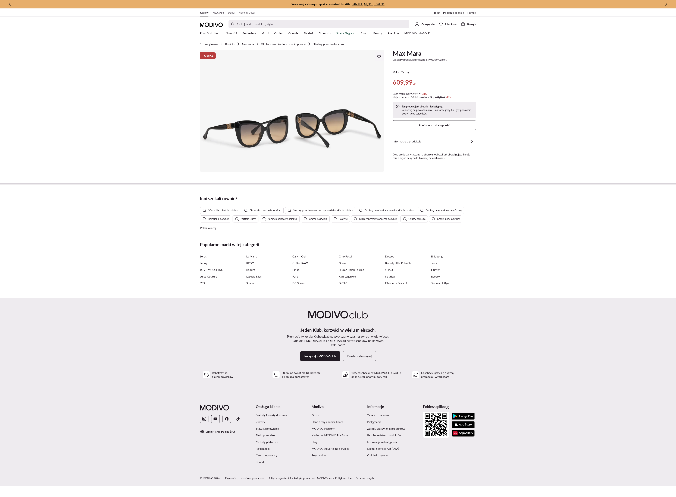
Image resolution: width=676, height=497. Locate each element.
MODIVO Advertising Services (330, 448)
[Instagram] (204, 419)
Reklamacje (263, 448)
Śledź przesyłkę (265, 435)
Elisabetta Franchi (396, 283)
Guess (342, 263)
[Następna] (666, 4)
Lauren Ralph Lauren (351, 269)
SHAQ (389, 269)
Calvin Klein (299, 256)
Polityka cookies (343, 478)
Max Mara (407, 53)
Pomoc (471, 12)
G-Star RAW (300, 263)
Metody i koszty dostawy (271, 415)
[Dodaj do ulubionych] (379, 56)
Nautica (390, 276)
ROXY (250, 263)
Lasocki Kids (254, 276)
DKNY (343, 283)
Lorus (203, 256)
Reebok (435, 276)
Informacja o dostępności (382, 442)
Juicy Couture (208, 276)
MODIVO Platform (323, 428)
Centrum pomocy (266, 455)
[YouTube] (215, 419)
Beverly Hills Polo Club (399, 263)
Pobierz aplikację (453, 12)
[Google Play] (463, 416)
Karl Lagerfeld (347, 276)
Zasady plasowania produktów (386, 428)
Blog (437, 12)
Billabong (437, 256)
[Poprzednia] (10, 4)
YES (202, 283)
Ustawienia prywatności (252, 478)
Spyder (250, 283)
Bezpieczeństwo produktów (384, 435)
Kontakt (261, 462)
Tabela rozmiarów (378, 415)
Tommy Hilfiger (440, 283)
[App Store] (463, 424)
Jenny (203, 263)
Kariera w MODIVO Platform (330, 435)
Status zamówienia (267, 428)
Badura (250, 269)
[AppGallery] (463, 433)
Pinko (295, 269)
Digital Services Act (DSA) (383, 448)
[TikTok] (238, 419)
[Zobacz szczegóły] (472, 141)
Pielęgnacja (374, 421)
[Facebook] (227, 419)
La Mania (252, 256)
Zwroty (260, 421)
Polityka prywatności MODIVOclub (313, 478)
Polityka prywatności (279, 478)
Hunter (435, 269)
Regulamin (230, 478)
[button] (246, 111)
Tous (434, 263)
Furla (295, 276)
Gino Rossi (345, 256)
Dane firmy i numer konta (327, 421)
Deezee (389, 256)
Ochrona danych (365, 478)
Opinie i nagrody (377, 455)
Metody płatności (267, 442)
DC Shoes (298, 283)
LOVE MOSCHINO (211, 269)
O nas (315, 415)
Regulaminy (319, 455)
